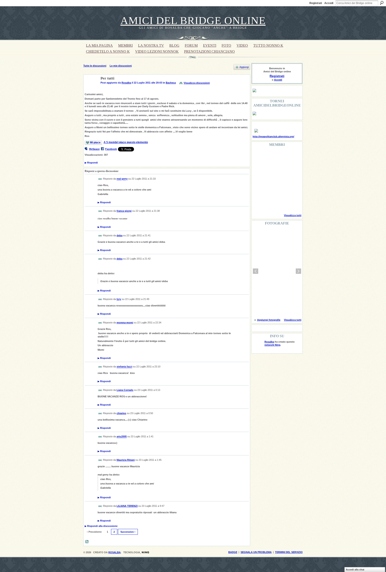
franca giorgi (124, 211)
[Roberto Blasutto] (258, 204)
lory (119, 299)
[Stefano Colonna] (258, 156)
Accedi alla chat (355, 569)
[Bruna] (269, 156)
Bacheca (171, 82)
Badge (232, 552)
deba (119, 235)
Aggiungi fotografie (268, 319)
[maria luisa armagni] (269, 204)
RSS (87, 542)
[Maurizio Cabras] (292, 168)
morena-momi (125, 322)
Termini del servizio (289, 552)
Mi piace (95, 142)
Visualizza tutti (292, 215)
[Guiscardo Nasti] (269, 168)
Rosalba (126, 82)
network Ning (272, 345)
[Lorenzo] (292, 204)
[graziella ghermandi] (280, 204)
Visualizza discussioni (197, 83)
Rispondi (91, 162)
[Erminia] (269, 192)
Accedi (328, 3)
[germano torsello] (258, 180)
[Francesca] (258, 168)
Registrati (315, 3)
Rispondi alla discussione (101, 526)
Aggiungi (244, 67)
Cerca (382, 3)
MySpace (94, 149)
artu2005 (122, 436)
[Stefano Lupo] (292, 156)
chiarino (121, 413)
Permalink (100, 179)
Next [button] (298, 271)
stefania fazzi (124, 366)
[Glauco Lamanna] (269, 180)
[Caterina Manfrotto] (258, 192)
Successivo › (127, 531)
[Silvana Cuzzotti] (292, 192)
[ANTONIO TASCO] (280, 180)
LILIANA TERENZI (127, 506)
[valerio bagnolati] (280, 192)
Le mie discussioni (121, 65)
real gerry (122, 179)
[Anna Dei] (292, 180)
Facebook (111, 149)
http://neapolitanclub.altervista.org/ (273, 136)
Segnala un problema (256, 552)
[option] (277, 271)
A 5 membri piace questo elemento (126, 142)
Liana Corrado (125, 390)
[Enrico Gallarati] (280, 156)
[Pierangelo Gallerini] (280, 168)
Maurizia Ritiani (126, 460)
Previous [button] (255, 271)
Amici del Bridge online (193, 20)
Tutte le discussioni (94, 65)
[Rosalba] (91, 89)
